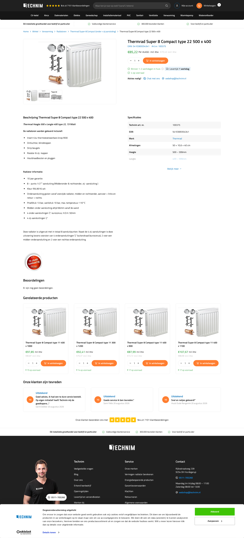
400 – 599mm (179, 159)
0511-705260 (186, 477)
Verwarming (169, 15)
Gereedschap (92, 15)
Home (26, 31)
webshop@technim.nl (175, 78)
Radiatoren (62, 31)
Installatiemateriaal (112, 15)
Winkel (35, 31)
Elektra (77, 15)
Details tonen (49, 532)
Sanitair (139, 15)
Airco (46, 15)
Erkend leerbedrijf (82, 485)
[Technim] (33, 6)
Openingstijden (81, 491)
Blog (76, 474)
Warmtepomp (186, 15)
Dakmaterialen (61, 15)
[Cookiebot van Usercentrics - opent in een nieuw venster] (24, 532)
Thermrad (177, 138)
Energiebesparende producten (139, 480)
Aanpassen (213, 521)
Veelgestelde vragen (83, 468)
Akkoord (215, 511)
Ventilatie (153, 15)
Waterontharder (206, 15)
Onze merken (131, 468)
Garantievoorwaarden (135, 485)
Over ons (78, 480)
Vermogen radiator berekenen (139, 474)
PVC (129, 15)
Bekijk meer (173, 168)
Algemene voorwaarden (136, 502)
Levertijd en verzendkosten (87, 497)
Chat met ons (153, 78)
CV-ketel (35, 15)
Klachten (129, 491)
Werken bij (79, 502)
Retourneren (131, 497)
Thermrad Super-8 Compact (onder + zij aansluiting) (93, 31)
